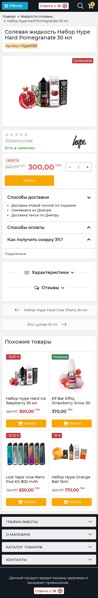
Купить (29, 180)
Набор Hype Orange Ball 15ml (71, 482)
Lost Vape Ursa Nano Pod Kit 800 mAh (25, 482)
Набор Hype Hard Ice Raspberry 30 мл (26, 403)
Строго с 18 (50, 6)
